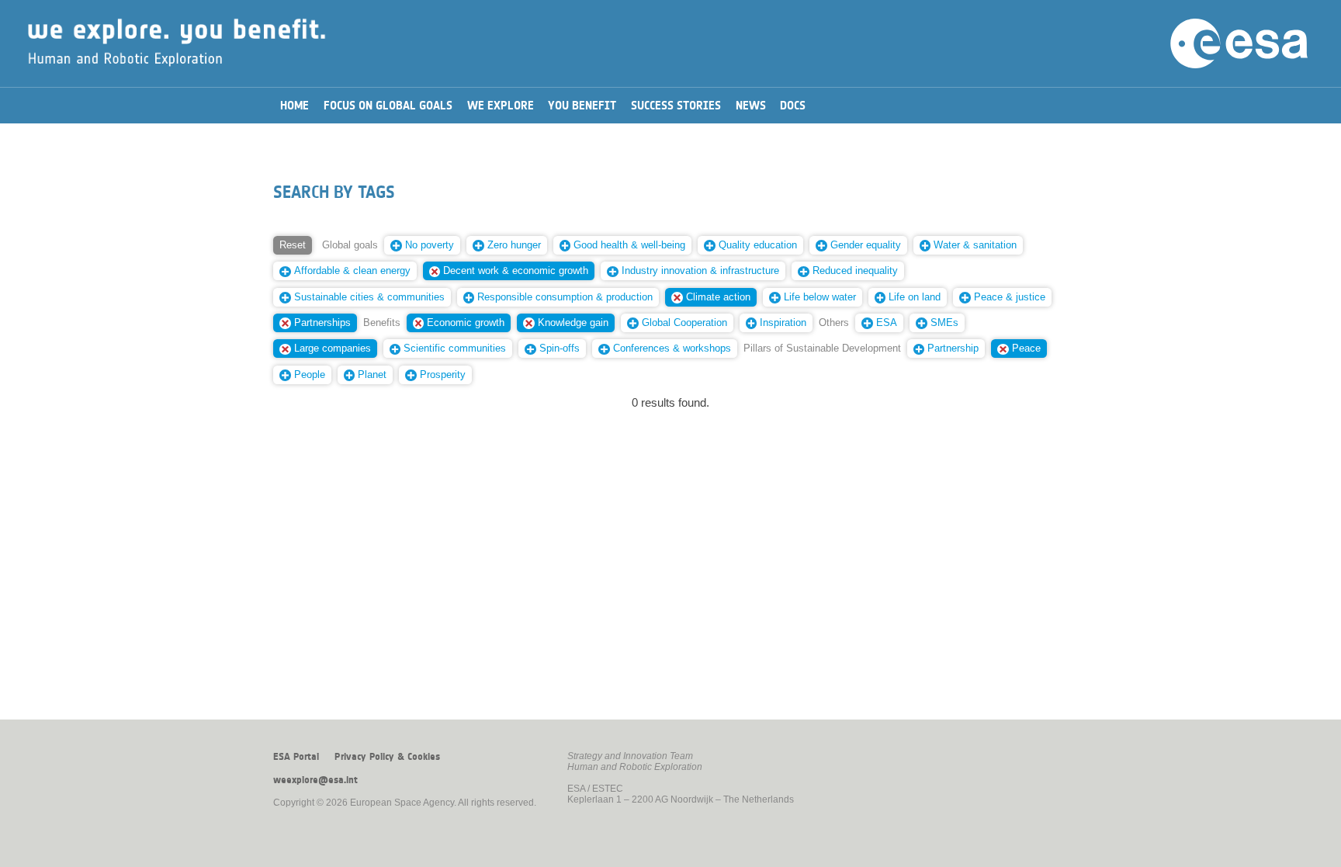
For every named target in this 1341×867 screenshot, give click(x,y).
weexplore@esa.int (315, 780)
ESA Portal (296, 757)
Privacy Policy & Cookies (387, 757)
